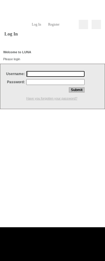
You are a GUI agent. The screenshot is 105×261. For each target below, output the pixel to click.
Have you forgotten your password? (51, 98)
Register (54, 24)
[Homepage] (52, 8)
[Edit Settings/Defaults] (70, 24)
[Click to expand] (96, 24)
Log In (36, 24)
